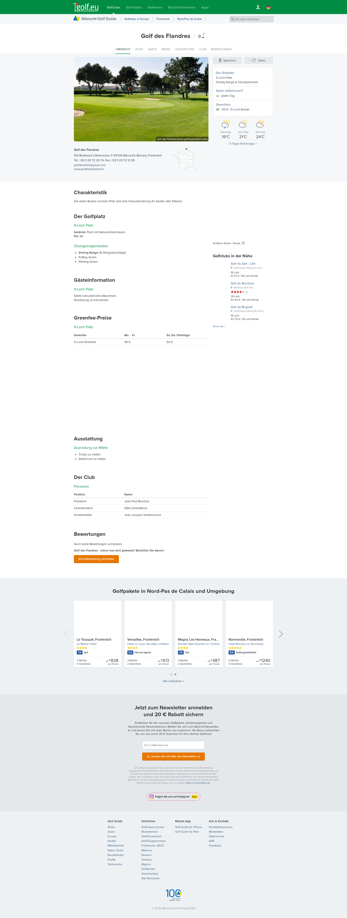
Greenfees (223, 104)
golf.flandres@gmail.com (90, 165)
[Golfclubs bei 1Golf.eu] (86, 7)
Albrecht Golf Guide (98, 18)
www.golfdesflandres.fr (89, 169)
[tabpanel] (173, 636)
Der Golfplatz (225, 72)
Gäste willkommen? (229, 90)
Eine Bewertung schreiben (96, 559)
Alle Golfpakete (172, 681)
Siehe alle (218, 326)
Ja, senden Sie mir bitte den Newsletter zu (173, 756)
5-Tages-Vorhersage (242, 143)
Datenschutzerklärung (198, 782)
